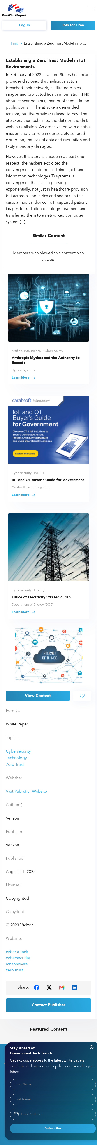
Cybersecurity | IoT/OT (28, 473)
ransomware (17, 964)
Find (14, 43)
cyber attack (17, 952)
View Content (38, 696)
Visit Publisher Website (26, 792)
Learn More (21, 377)
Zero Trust (15, 765)
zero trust (14, 970)
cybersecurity (18, 958)
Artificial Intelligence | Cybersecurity (37, 351)
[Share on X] (49, 987)
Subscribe (53, 1128)
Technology (16, 758)
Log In (24, 25)
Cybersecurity (18, 752)
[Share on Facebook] (37, 987)
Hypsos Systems (23, 370)
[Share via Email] (62, 987)
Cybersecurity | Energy (28, 590)
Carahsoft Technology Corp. (31, 487)
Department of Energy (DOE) (32, 604)
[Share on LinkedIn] (74, 987)
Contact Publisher (48, 1005)
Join (73, 25)
